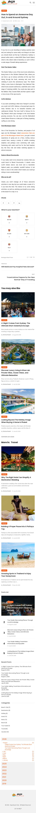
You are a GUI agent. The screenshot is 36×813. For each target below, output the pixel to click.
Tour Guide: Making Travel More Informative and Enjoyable (17, 642)
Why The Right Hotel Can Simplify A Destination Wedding (16, 478)
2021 (4, 777)
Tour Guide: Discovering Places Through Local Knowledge (20, 621)
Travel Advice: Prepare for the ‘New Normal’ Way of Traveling (21, 278)
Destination (4, 710)
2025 (4, 763)
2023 (4, 770)
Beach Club (4, 707)
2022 (4, 773)
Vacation (4, 732)
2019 (4, 783)
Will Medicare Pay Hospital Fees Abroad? (17, 267)
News (2, 719)
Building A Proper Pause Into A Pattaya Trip (17, 527)
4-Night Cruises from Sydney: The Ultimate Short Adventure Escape (15, 324)
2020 (4, 780)
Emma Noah (7, 335)
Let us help (18, 808)
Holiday (3, 713)
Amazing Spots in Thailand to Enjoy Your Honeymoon (16, 574)
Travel (4, 10)
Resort (3, 723)
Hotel (2, 716)
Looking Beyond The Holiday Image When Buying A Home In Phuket (16, 421)
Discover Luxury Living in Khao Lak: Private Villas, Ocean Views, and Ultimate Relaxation (15, 372)
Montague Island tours (7, 257)
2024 (4, 767)
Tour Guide (4, 726)
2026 (4, 739)
